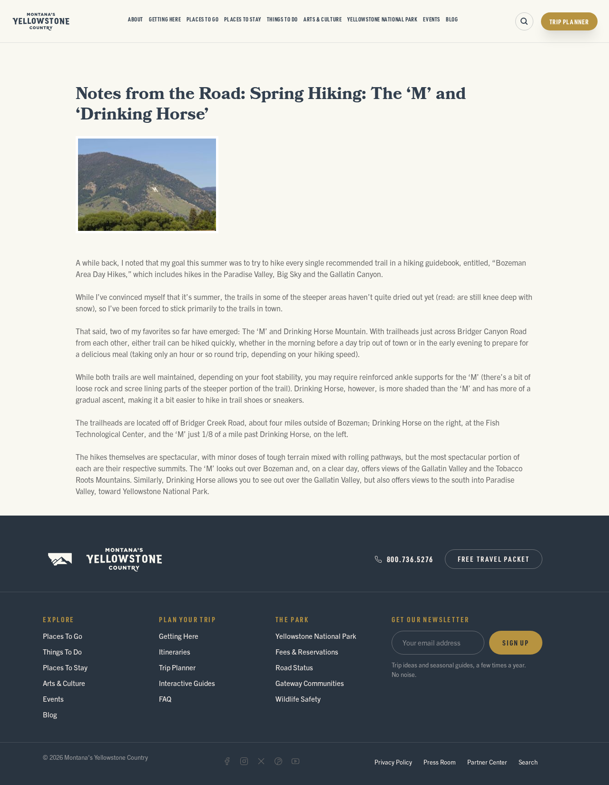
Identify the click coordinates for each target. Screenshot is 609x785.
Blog (452, 19)
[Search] (524, 21)
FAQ (165, 698)
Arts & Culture (323, 19)
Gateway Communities (309, 682)
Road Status (294, 667)
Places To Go (202, 19)
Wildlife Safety (298, 698)
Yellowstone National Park (382, 19)
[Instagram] (244, 761)
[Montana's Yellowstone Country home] (41, 21)
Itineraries (174, 651)
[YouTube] (295, 761)
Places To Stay (242, 19)
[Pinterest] (278, 761)
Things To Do (282, 19)
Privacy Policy (393, 762)
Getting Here (165, 19)
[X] (261, 761)
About (135, 19)
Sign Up (515, 642)
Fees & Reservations (306, 651)
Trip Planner (569, 21)
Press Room (439, 762)
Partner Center (487, 762)
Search (528, 762)
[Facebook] (227, 761)
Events (431, 19)
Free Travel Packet (494, 559)
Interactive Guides (187, 682)
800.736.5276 (410, 559)
